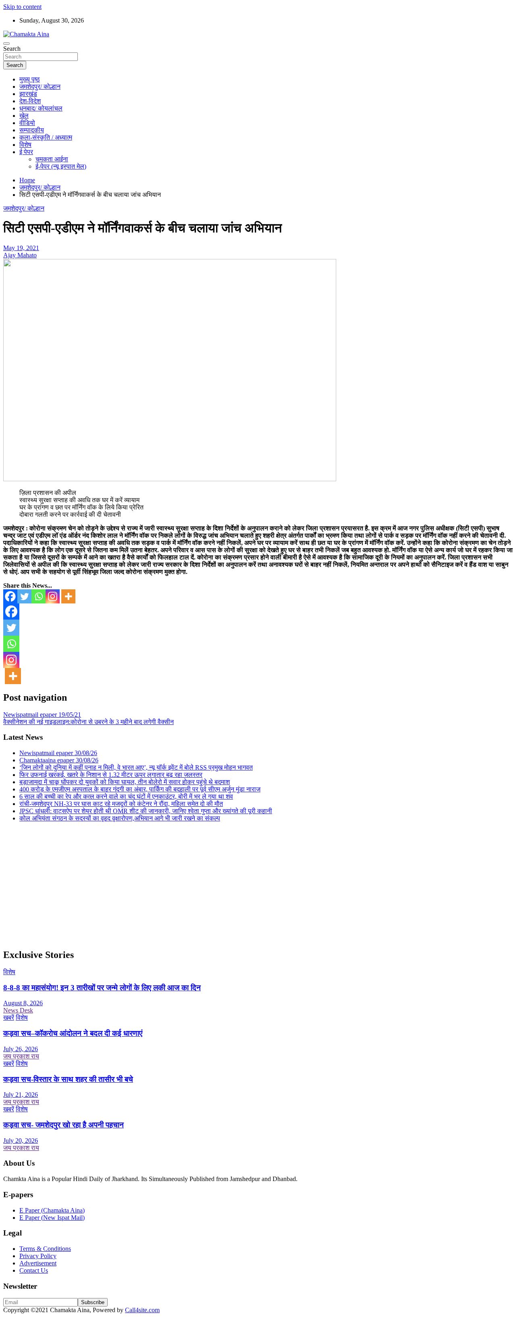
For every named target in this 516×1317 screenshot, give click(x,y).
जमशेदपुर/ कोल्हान (39, 86)
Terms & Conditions (45, 1248)
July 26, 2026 (20, 1049)
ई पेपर (26, 151)
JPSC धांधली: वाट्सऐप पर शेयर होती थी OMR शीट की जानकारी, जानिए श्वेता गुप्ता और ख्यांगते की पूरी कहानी (145, 811)
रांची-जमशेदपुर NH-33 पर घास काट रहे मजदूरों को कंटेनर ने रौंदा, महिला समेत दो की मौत (121, 803)
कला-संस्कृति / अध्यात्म (45, 137)
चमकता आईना (51, 159)
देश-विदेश (30, 101)
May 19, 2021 (21, 247)
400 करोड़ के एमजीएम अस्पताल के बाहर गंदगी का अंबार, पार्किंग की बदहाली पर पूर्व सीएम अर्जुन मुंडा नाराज (139, 789)
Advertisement (37, 1263)
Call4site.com (142, 1310)
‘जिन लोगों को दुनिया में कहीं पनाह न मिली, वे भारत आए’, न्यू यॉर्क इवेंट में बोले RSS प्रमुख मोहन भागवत (136, 767)
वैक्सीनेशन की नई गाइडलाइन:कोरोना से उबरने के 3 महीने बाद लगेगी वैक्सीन (88, 721)
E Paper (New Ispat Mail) (52, 1217)
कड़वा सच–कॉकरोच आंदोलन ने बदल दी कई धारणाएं (72, 1033)
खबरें (8, 1017)
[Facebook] (10, 596)
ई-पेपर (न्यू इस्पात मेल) (60, 166)
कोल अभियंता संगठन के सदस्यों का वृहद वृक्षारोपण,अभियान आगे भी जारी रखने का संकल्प (119, 818)
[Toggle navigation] (6, 43)
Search (12, 48)
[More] (68, 596)
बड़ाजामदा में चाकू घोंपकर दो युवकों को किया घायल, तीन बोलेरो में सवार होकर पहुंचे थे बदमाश (124, 782)
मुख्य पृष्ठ (29, 79)
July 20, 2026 (20, 1140)
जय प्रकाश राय (21, 1056)
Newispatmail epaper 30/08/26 (58, 752)
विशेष (25, 144)
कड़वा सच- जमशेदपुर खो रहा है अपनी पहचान (63, 1125)
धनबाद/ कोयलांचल (40, 108)
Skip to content (22, 6)
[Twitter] (24, 596)
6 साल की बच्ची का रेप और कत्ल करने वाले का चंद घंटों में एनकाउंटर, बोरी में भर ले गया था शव (126, 796)
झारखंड (28, 93)
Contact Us (33, 1270)
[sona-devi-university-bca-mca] (169, 479)
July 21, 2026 (20, 1094)
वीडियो (27, 122)
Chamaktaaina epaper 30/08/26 (58, 760)
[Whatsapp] (38, 596)
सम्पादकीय (31, 130)
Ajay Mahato (20, 255)
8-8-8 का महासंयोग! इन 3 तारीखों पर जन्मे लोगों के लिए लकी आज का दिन (102, 987)
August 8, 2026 (23, 1003)
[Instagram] (53, 596)
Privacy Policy (37, 1255)
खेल (24, 115)
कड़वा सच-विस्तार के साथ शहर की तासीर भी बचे (68, 1079)
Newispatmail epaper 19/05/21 (42, 714)
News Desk (18, 1010)
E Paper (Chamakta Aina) (52, 1210)
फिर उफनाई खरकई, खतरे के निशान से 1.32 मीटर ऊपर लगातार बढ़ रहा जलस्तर (110, 774)
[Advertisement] (245, 885)
